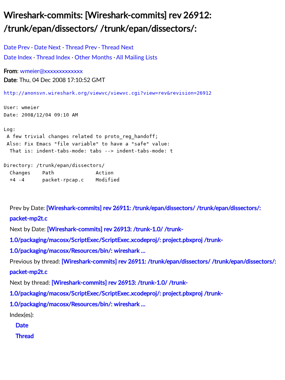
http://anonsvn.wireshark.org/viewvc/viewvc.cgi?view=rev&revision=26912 (108, 93)
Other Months (93, 57)
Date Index (18, 57)
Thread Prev (81, 47)
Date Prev (17, 47)
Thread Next (117, 47)
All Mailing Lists (136, 57)
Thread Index (53, 57)
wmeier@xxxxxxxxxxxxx (51, 71)
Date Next (47, 47)
